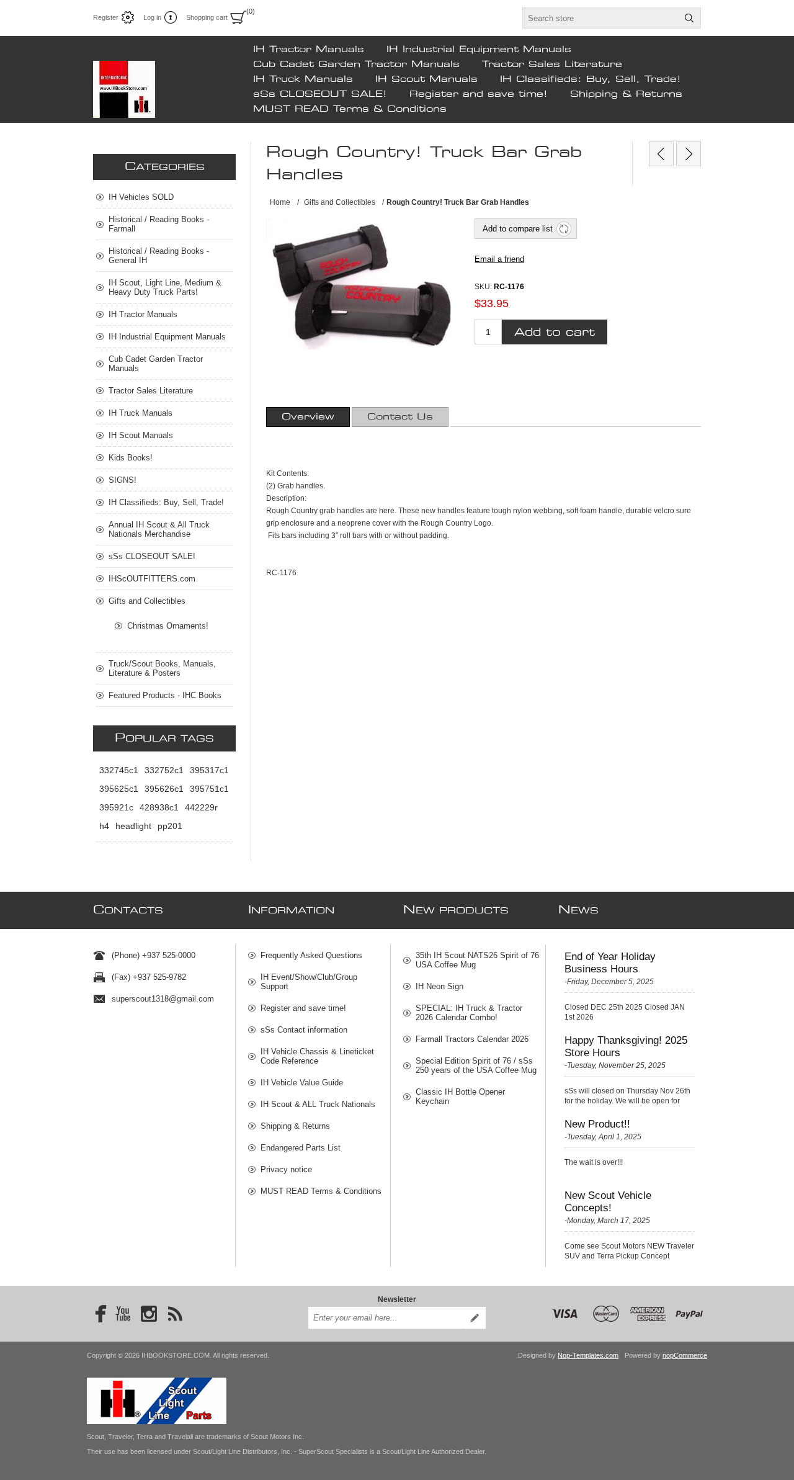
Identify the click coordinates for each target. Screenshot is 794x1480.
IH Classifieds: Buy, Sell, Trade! (590, 79)
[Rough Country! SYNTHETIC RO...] (661, 153)
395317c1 (209, 770)
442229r (201, 807)
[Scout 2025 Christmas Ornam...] (688, 153)
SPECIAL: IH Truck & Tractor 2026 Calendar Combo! (469, 1012)
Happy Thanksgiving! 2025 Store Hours (625, 1046)
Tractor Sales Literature (552, 64)
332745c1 (118, 770)
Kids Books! (131, 457)
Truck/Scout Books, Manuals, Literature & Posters (162, 668)
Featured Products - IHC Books (165, 695)
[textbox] (600, 18)
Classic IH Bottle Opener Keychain (460, 1096)
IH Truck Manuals (303, 79)
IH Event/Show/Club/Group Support (309, 981)
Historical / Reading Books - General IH (159, 255)
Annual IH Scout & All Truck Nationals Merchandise (159, 529)
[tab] (308, 417)
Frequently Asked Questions (311, 955)
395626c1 (164, 789)
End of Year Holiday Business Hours (610, 963)
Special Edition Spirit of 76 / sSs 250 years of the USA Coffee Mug (476, 1065)
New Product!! (597, 1124)
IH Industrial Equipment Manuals (478, 49)
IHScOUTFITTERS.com (152, 578)
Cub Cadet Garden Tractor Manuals (356, 64)
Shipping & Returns (626, 94)
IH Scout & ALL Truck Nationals (318, 1104)
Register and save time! (478, 94)
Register (105, 17)
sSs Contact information (304, 1029)
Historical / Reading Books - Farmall (159, 224)
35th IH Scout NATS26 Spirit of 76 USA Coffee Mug (477, 960)
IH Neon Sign (439, 986)
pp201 (170, 826)
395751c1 (209, 789)
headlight (133, 826)
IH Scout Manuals (426, 79)
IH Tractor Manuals (308, 49)
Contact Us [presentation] (400, 417)
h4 (104, 826)
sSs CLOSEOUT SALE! (320, 94)
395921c (116, 807)
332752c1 (164, 770)
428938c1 (159, 807)
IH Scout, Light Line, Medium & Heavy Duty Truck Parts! (165, 287)
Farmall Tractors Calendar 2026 (472, 1039)
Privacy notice (286, 1169)
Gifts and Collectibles (147, 601)
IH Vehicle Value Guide (302, 1082)
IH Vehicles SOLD (141, 197)
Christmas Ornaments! (167, 625)
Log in (152, 17)
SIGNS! (122, 480)
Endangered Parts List (301, 1147)
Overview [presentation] (308, 417)
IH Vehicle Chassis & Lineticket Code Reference (317, 1056)
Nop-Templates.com (588, 1355)
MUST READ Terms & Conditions (350, 109)
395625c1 (118, 789)
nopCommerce (684, 1355)
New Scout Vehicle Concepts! (607, 1202)
